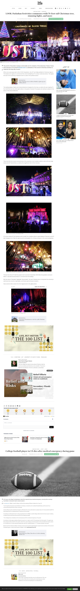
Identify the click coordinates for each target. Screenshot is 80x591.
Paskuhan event (22, 67)
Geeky (40, 8)
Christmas (44, 11)
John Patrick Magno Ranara (25, 18)
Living (19, 8)
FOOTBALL (36, 571)
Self (26, 8)
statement (7, 503)
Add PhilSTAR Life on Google (55, 18)
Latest (42, 449)
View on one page (40, 286)
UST (22, 357)
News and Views (49, 8)
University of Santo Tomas (32, 357)
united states (29, 571)
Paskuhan (44, 357)
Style (13, 8)
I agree (69, 589)
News (46, 449)
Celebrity (33, 8)
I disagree (75, 589)
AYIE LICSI (25, 454)
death (23, 571)
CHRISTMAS (17, 357)
